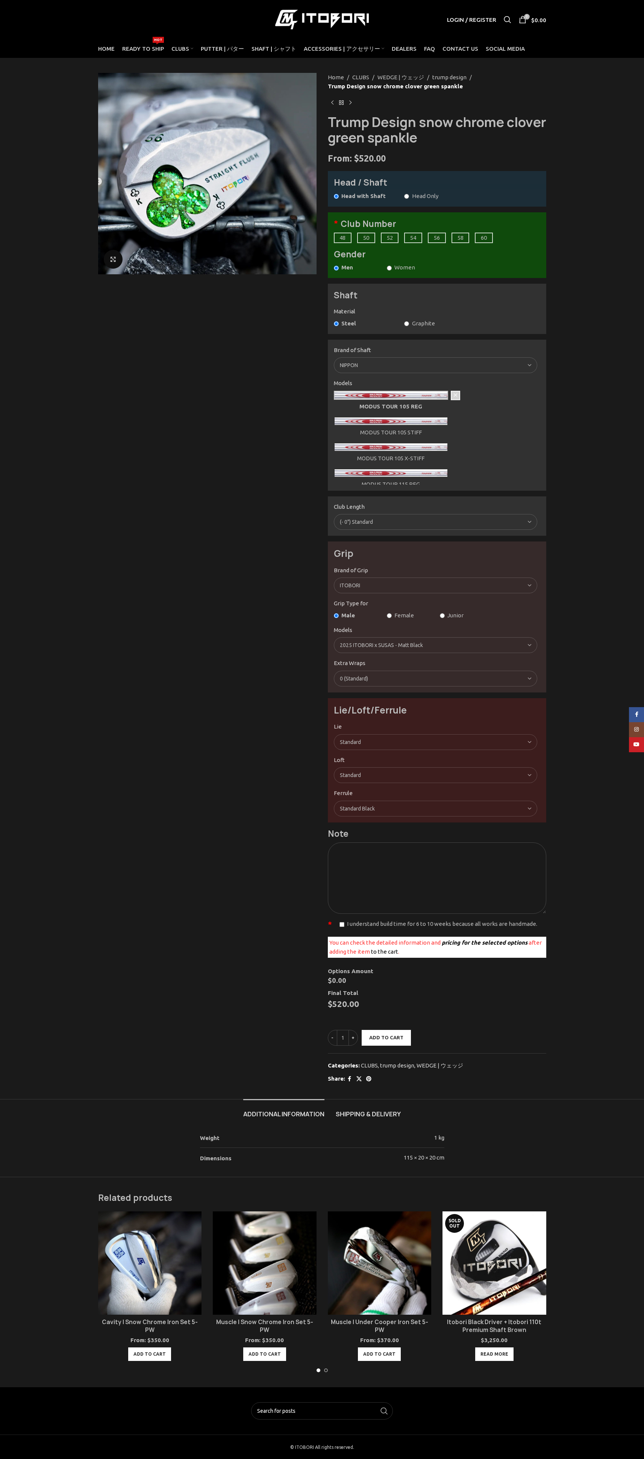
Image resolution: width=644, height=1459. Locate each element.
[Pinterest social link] (369, 1079)
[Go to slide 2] (326, 1370)
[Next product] (350, 102)
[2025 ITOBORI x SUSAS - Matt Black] (436, 645)
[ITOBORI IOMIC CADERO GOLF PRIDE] (436, 585)
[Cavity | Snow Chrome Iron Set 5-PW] (150, 1263)
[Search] (507, 19)
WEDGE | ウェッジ (400, 77)
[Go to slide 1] (318, 1370)
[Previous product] (332, 102)
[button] (149, 1354)
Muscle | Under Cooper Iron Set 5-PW (379, 1326)
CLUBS (360, 77)
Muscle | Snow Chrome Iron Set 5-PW (264, 1326)
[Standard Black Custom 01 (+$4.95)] (436, 808)
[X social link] (359, 1079)
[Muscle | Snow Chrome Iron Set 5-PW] (265, 1263)
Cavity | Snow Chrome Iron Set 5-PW (150, 1326)
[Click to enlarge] (113, 259)
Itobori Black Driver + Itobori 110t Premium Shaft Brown (494, 1326)
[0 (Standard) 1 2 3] (436, 678)
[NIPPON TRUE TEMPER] (436, 365)
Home (336, 77)
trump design (449, 77)
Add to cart (386, 1037)
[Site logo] (322, 19)
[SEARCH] (384, 1411)
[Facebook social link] (349, 1079)
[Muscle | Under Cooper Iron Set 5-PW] (380, 1263)
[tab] (283, 1110)
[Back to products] (341, 102)
